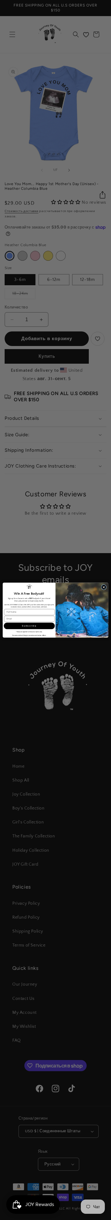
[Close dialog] (103, 587)
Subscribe (29, 625)
